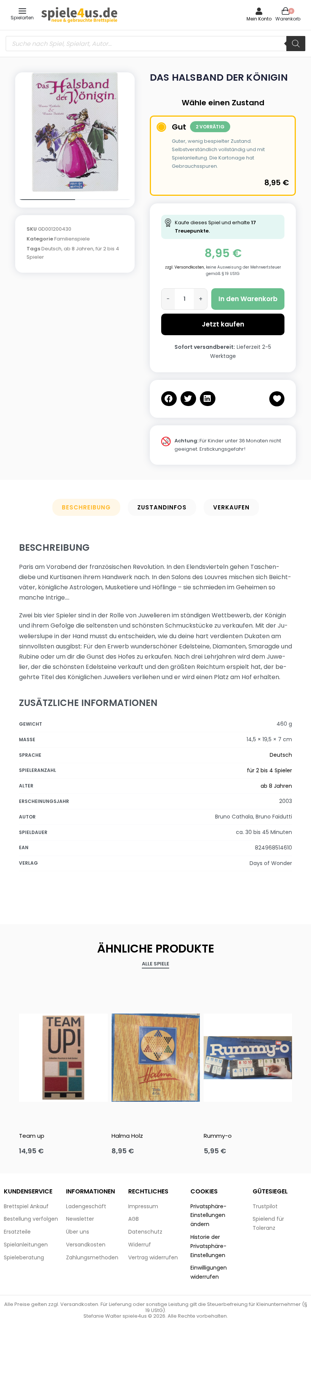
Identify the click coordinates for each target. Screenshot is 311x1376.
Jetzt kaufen (223, 324)
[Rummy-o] (248, 1058)
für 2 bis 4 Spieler (269, 770)
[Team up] (63, 1058)
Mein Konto (259, 19)
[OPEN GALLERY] (75, 132)
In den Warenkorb (248, 298)
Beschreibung (86, 507)
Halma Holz (127, 1136)
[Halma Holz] (156, 1058)
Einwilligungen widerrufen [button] (208, 1272)
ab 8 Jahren (78, 248)
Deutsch (51, 248)
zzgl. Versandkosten (184, 267)
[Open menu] (22, 11)
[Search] (295, 43)
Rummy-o (218, 1136)
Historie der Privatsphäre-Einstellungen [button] (208, 1246)
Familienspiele (72, 238)
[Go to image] (45, 199)
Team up (31, 1136)
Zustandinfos (162, 507)
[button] (169, 398)
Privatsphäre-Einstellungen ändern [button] (208, 1215)
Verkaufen (231, 507)
